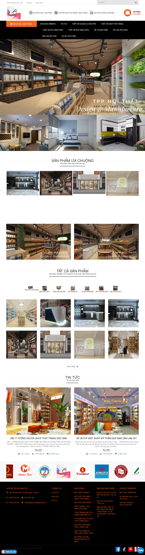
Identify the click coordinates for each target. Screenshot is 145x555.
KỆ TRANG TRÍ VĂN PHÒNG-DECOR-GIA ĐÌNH (81, 539)
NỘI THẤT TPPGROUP (128, 492)
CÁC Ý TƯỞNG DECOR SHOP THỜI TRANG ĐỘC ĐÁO (38, 438)
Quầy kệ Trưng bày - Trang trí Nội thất (127, 503)
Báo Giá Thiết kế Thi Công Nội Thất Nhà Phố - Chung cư (106, 494)
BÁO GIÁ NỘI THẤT (49, 36)
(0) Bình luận (54, 454)
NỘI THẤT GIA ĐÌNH (102, 291)
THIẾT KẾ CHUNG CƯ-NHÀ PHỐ (84, 24)
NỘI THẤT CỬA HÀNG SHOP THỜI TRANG (82, 497)
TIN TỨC (64, 24)
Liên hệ (54, 500)
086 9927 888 (29, 497)
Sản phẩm (55, 496)
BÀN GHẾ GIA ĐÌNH (59, 292)
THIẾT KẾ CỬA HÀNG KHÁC (52, 30)
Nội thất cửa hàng (31, 290)
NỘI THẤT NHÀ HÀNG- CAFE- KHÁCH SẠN (82, 526)
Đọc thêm (38, 450)
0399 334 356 (11, 552)
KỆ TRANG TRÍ (72, 292)
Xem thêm (72, 366)
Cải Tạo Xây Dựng (120, 30)
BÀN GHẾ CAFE (44, 292)
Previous (8, 471)
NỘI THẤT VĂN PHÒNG (82, 502)
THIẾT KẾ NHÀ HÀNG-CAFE (78, 30)
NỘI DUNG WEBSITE (48, 24)
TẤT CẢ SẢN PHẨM (101, 30)
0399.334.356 (14, 497)
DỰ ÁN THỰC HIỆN (69, 36)
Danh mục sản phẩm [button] (22, 24)
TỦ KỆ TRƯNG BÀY (88, 292)
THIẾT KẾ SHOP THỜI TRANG (112, 24)
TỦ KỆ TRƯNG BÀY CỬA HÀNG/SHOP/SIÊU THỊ (83, 513)
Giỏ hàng (136, 13)
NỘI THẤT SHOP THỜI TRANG (116, 292)
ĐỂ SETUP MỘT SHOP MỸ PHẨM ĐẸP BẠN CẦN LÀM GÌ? (106, 438)
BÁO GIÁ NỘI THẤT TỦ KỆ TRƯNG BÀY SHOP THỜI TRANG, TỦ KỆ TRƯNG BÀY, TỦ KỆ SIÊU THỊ (106, 511)
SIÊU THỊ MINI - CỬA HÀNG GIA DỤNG (82, 507)
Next (136, 471)
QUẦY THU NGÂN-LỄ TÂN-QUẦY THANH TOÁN (83, 532)
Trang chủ (55, 492)
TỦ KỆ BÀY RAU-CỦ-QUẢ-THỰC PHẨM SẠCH (83, 519)
